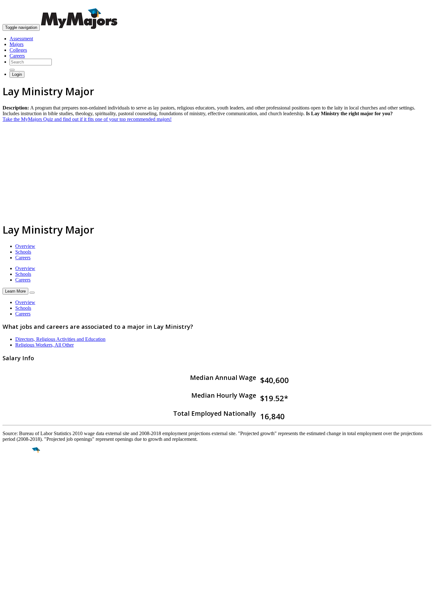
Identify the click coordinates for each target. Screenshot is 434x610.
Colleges (18, 50)
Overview (25, 246)
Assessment (21, 38)
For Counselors (18, 541)
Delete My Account (22, 558)
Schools (23, 252)
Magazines (13, 553)
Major (17, 471)
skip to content (418, 5)
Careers (17, 55)
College (20, 485)
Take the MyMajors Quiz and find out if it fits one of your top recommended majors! (87, 119)
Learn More (15, 291)
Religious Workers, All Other (44, 345)
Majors (17, 44)
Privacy (26, 602)
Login (17, 74)
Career (19, 499)
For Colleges (15, 547)
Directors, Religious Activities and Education (60, 339)
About (10, 523)
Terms (9, 602)
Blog (7, 564)
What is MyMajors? (22, 536)
